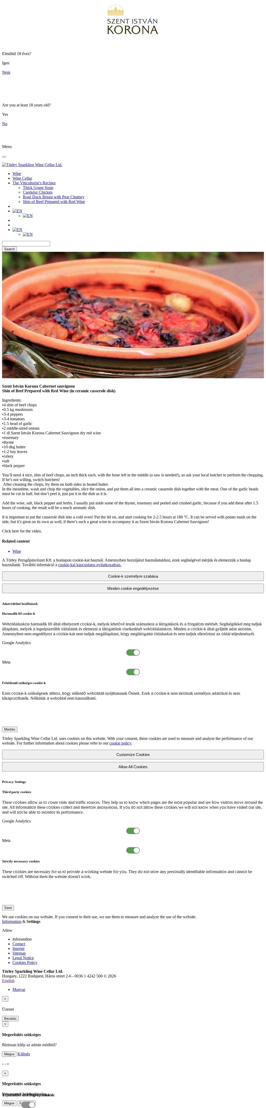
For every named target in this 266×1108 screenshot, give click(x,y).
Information (11, 921)
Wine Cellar (22, 178)
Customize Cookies (133, 754)
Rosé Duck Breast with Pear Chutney (53, 197)
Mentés (9, 729)
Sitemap (19, 953)
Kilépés (23, 1054)
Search (9, 249)
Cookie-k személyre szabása (133, 576)
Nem (6, 72)
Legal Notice (23, 958)
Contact (18, 944)
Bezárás (10, 1019)
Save (8, 908)
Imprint (18, 948)
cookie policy (120, 743)
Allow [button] (7, 930)
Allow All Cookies (133, 767)
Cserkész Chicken (37, 192)
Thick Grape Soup (38, 187)
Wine (16, 173)
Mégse (9, 1054)
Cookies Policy (24, 962)
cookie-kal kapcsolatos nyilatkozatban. (89, 565)
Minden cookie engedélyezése (133, 588)
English (8, 980)
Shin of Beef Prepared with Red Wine (54, 201)
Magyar (18, 989)
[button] (17, 211)
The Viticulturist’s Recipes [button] (34, 183)
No (4, 123)
